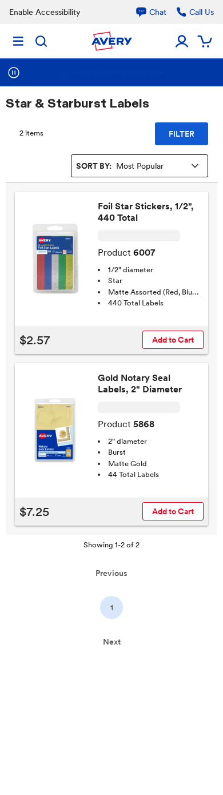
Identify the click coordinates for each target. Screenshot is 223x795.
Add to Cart (173, 339)
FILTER (181, 133)
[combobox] (139, 165)
